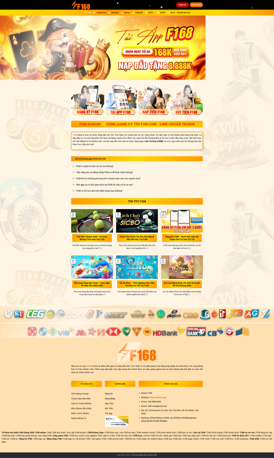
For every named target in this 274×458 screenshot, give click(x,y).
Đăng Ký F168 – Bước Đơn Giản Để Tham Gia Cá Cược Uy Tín (182, 238)
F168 (89, 12)
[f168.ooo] (82, 5)
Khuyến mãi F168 (183, 12)
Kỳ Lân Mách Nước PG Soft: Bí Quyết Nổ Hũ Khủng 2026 (182, 284)
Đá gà (173, 12)
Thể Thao (115, 12)
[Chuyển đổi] (73, 166)
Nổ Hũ (162, 12)
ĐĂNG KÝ (182, 5)
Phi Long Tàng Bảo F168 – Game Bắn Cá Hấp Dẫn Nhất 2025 (92, 284)
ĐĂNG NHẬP (196, 5)
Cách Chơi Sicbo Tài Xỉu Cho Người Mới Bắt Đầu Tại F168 (137, 238)
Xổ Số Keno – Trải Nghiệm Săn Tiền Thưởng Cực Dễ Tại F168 (137, 284)
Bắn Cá (127, 12)
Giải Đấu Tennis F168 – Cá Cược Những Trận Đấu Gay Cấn (92, 238)
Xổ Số (150, 12)
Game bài (139, 12)
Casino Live (101, 12)
